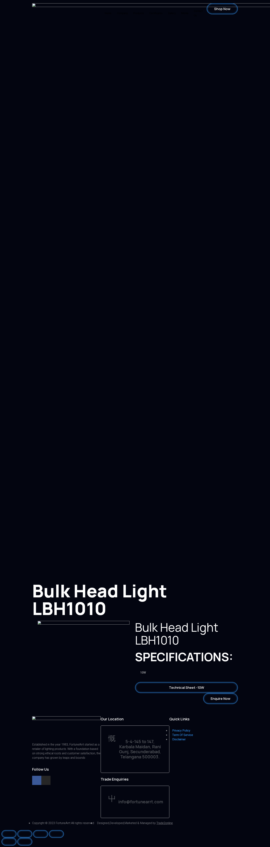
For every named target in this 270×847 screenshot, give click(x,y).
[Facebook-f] (36, 780)
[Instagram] (46, 780)
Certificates (156, 13)
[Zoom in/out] (56, 834)
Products (138, 13)
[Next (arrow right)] (24, 842)
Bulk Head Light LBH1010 (176, 633)
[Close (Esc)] (9, 834)
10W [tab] (143, 672)
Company (122, 13)
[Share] (24, 834)
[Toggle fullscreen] (40, 834)
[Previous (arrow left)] (9, 842)
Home (108, 13)
